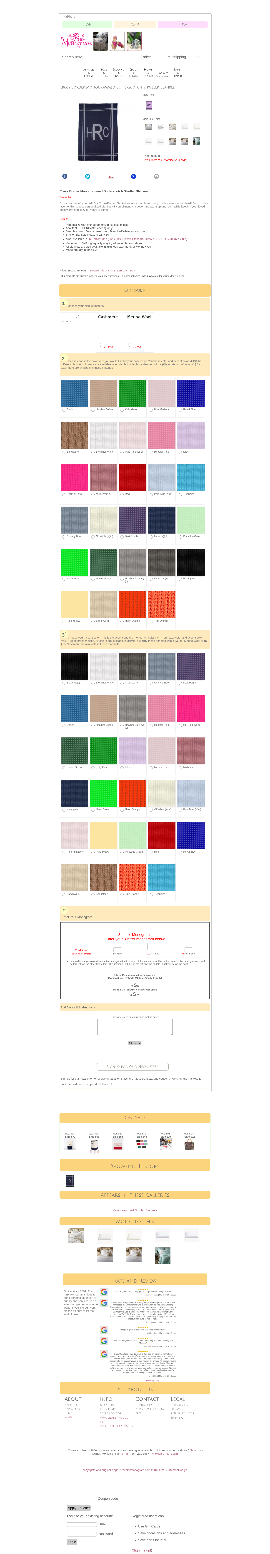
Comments (72, 1409)
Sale (135, 25)
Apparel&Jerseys (88, 72)
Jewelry (163, 74)
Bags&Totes (104, 72)
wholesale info (160, 1453)
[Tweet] (87, 178)
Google (182, 1470)
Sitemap (173, 1470)
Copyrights (179, 1405)
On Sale (135, 1117)
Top (87, 25)
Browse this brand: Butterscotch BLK (112, 270)
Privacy (176, 1409)
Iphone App (108, 1409)
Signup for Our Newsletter (132, 1067)
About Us (71, 1405)
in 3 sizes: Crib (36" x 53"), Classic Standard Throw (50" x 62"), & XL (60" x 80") (138, 239)
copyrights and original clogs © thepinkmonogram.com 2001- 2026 (124, 1470)
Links (68, 1413)
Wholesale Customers (116, 1426)
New (182, 25)
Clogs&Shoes (133, 72)
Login (68, 1417)
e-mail (125, 1453)
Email (102, 1524)
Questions (107, 1405)
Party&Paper (178, 72)
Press (138, 1413)
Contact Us (143, 1405)
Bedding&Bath (118, 72)
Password (105, 1534)
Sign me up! (142, 1550)
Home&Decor (148, 72)
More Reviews (152, 1381)
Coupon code (108, 1498)
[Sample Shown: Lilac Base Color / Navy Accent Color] (149, 110)
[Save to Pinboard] (133, 178)
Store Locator (110, 1413)
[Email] (156, 178)
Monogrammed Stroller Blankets (135, 1210)
